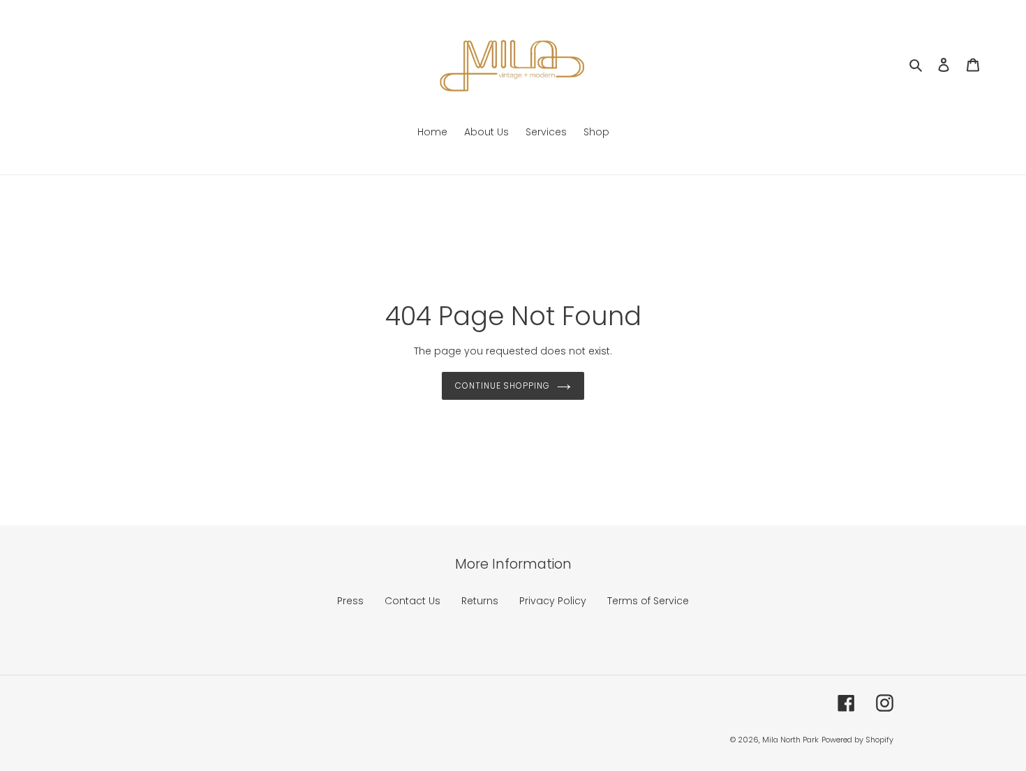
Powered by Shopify (857, 739)
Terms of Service (648, 601)
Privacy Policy (552, 601)
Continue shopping (502, 385)
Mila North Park (790, 739)
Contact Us (412, 601)
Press (350, 601)
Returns (479, 601)
